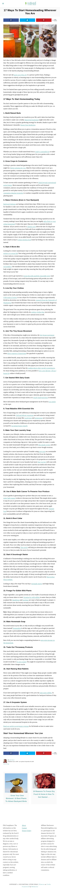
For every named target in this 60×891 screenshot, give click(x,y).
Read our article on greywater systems (16, 726)
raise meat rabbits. (46, 693)
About (24, 825)
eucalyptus (28, 418)
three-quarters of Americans (16, 353)
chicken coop (31, 227)
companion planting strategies (13, 193)
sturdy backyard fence (40, 398)
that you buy (42, 462)
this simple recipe (44, 445)
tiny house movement (47, 335)
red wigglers (7, 267)
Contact (24, 828)
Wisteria (41, 884)
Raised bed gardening (32, 120)
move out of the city (20, 75)
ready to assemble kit (42, 152)
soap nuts (42, 451)
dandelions (16, 600)
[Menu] (3, 3)
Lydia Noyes (11, 760)
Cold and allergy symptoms (25, 415)
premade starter (37, 584)
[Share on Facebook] (11, 20)
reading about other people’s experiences (41, 368)
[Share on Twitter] (27, 20)
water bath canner (9, 498)
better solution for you (18, 168)
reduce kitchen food (24, 240)
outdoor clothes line (37, 312)
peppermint (39, 418)
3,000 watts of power (10, 297)
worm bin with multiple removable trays (36, 276)
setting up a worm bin (10, 253)
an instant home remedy (19, 426)
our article (52, 402)
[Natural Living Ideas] (30, 3)
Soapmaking (17, 628)
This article (24, 547)
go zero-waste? (22, 662)
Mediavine (34, 886)
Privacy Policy (26, 831)
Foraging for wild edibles (31, 597)
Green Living (6, 764)
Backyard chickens (9, 204)
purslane (25, 600)
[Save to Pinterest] (44, 20)
